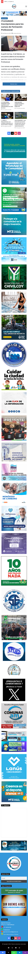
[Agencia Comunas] (14, 6)
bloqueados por (14, 891)
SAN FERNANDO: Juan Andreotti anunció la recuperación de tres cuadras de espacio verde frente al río (20, 123)
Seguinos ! (6, 805)
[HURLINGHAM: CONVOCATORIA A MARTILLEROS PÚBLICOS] (21, 97)
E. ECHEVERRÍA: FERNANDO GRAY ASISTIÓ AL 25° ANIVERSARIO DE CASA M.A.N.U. (7, 105)
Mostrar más (13, 84)
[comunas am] (14, 13)
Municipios (4, 18)
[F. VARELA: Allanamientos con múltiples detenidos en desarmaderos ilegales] (7, 115)
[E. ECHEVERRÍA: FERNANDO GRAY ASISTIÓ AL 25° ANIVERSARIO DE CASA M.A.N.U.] (7, 97)
